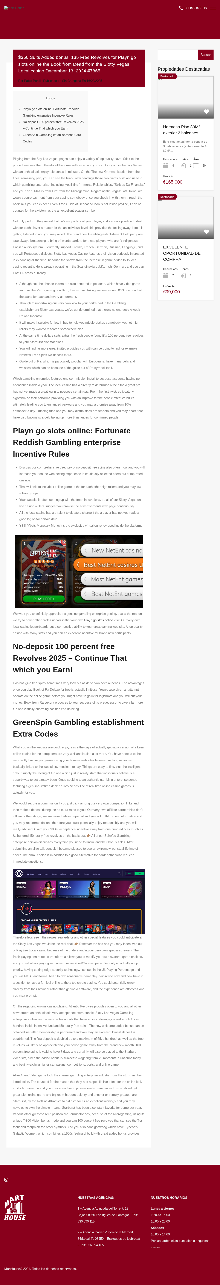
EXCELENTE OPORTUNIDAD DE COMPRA (182, 253)
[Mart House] (14, 8)
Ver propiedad (185, 110)
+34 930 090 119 (195, 7)
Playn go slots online (98, 620)
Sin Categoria (71, 81)
